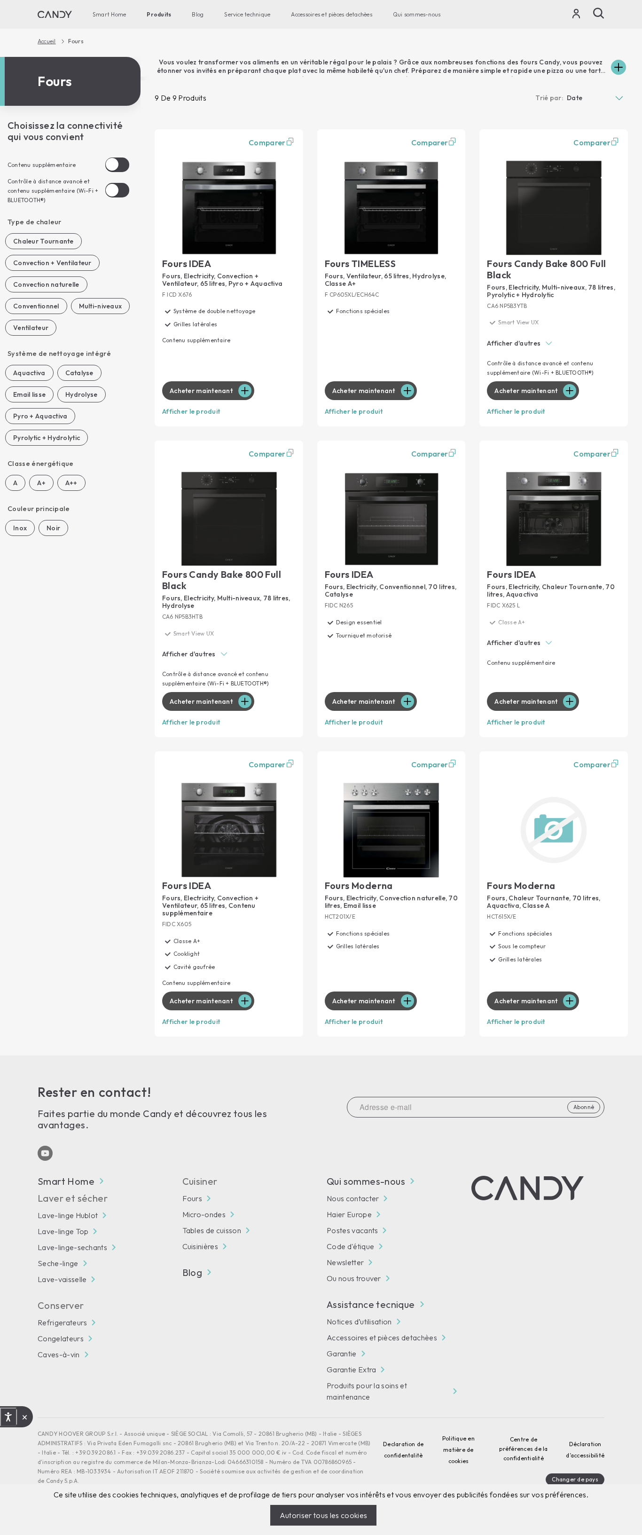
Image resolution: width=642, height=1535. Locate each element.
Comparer (267, 142)
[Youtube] (45, 1153)
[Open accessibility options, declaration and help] (8, 1417)
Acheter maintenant (201, 390)
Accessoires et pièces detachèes (331, 14)
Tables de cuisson (211, 1230)
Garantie (342, 1353)
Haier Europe (349, 1214)
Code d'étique (350, 1246)
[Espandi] (618, 67)
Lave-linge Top (63, 1231)
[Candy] (55, 14)
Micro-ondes (204, 1214)
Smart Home (109, 14)
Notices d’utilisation (359, 1321)
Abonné (583, 1106)
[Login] (576, 15)
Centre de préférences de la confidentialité (523, 1449)
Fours (192, 1198)
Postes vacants (352, 1230)
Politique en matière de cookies (458, 1449)
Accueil (47, 41)
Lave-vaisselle (62, 1279)
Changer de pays (575, 1479)
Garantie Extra (351, 1369)
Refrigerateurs (62, 1322)
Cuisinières (200, 1246)
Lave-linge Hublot (68, 1215)
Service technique (247, 14)
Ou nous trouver (354, 1278)
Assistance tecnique (371, 1304)
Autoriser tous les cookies (323, 1515)
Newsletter (345, 1262)
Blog (198, 14)
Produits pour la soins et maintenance (367, 1391)
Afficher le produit (191, 411)
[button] (553, 344)
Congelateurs (61, 1338)
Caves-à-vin (59, 1354)
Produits (159, 14)
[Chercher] (598, 13)
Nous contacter (353, 1198)
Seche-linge (58, 1263)
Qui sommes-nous (417, 14)
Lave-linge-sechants (72, 1247)
